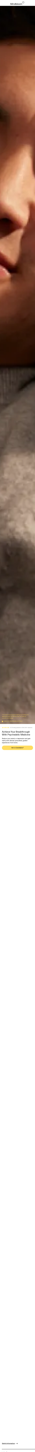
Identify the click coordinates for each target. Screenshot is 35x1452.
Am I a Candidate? (17, 748)
